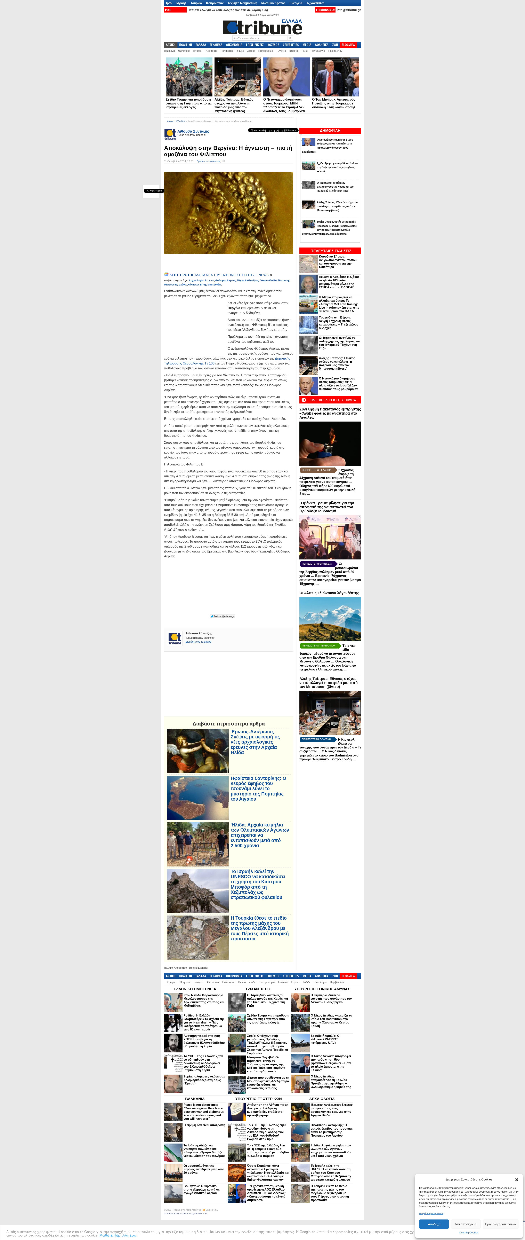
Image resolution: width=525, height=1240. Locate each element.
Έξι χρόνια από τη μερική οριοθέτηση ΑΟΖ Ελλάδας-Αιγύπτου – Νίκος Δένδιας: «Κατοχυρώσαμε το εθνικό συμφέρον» (266, 1193)
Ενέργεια (296, 3)
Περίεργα (169, 50)
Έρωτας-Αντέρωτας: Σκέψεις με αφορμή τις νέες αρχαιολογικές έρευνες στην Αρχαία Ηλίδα (255, 742)
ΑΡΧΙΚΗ (171, 44)
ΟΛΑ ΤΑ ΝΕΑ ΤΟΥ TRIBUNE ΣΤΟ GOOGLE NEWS (219, 275)
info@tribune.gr (349, 10)
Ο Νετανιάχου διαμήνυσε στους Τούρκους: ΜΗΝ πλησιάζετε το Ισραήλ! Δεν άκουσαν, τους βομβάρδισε (338, 384)
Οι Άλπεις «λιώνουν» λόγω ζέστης (329, 593)
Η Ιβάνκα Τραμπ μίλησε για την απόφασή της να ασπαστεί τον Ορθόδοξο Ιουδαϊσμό (326, 507)
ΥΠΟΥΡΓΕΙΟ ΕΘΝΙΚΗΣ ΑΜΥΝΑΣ (322, 989)
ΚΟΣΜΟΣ (273, 44)
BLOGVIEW (348, 44)
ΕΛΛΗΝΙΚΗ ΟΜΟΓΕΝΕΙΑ (195, 989)
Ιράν (169, 3)
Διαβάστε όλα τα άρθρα (198, 641)
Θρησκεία (184, 50)
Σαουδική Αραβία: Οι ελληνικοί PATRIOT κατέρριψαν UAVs (325, 1039)
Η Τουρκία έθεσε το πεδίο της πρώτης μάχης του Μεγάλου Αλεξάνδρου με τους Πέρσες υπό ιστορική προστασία (260, 928)
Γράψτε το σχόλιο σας (209, 161)
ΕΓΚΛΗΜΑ (216, 44)
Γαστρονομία (265, 50)
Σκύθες (183, 284)
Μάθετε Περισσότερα (118, 1235)
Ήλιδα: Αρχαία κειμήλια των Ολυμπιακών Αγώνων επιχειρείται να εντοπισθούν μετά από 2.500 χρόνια (260, 835)
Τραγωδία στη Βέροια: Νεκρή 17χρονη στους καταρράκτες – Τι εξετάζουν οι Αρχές (338, 323)
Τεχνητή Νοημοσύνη (242, 3)
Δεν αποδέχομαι (466, 1224)
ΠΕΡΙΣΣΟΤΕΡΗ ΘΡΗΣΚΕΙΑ (317, 563)
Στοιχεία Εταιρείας (199, 967)
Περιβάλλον (335, 50)
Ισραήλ (181, 3)
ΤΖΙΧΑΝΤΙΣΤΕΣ (258, 989)
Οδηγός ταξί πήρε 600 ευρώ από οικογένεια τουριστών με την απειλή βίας (327, 489)
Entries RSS (212, 1210)
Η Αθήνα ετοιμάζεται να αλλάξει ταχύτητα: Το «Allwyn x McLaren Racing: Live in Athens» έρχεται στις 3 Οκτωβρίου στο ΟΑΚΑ (339, 304)
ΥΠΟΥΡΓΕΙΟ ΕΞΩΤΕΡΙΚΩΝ (258, 1099)
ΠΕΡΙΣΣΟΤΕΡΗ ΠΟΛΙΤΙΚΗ (316, 739)
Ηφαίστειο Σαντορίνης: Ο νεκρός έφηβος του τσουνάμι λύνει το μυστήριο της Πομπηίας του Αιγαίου (258, 789)
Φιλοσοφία (211, 50)
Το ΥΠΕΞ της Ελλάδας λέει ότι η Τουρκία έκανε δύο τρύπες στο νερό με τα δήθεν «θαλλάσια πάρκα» (268, 1150)
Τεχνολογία (318, 50)
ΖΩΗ (335, 44)
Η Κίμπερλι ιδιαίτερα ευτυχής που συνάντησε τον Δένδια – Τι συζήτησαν (331, 998)
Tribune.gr (177, 1210)
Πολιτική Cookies (469, 1232)
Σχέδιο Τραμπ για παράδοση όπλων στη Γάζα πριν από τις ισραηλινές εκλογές (188, 103)
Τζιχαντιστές (315, 3)
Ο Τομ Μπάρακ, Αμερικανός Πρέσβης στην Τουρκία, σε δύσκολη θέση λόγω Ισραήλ (334, 103)
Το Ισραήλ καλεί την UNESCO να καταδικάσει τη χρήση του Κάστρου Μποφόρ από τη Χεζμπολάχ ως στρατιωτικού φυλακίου (258, 884)
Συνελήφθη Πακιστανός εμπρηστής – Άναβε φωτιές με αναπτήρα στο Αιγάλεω (330, 413)
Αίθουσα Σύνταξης (193, 131)
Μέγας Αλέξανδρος (248, 280)
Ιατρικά (293, 50)
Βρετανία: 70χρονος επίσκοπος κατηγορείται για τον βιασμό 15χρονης (330, 580)
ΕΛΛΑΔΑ (201, 44)
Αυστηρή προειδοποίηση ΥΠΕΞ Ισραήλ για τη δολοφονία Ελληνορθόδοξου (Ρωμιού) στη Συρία (204, 1041)
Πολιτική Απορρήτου (175, 967)
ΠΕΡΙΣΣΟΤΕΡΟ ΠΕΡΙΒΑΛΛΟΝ (319, 645)
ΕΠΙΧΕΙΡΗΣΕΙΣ (255, 44)
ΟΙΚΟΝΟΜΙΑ (234, 44)
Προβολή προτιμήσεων (501, 1224)
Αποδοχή (434, 1224)
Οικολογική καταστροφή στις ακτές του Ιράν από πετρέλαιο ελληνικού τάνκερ (327, 665)
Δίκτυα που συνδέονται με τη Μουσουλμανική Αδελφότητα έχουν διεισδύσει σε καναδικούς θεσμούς (268, 1083)
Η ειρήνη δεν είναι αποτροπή (204, 1125)
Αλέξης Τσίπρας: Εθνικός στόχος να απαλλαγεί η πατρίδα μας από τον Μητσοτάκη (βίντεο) (337, 363)
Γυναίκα (281, 50)
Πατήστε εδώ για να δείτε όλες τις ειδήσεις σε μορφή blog (228, 9)
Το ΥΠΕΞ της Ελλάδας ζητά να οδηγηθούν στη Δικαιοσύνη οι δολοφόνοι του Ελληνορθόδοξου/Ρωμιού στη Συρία (203, 1063)
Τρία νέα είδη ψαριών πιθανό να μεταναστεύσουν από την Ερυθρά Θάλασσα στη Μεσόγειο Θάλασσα (327, 653)
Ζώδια (251, 50)
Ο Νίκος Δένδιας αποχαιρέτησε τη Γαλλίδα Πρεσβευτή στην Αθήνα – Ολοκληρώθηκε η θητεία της (331, 1082)
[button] (517, 1180)
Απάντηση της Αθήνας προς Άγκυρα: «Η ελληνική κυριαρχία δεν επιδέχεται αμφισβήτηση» (267, 1110)
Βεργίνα (209, 280)
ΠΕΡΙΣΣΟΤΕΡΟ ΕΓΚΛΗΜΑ (316, 470)
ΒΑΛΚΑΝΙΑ (195, 1099)
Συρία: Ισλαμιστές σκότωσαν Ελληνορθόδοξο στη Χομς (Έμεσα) (204, 1080)
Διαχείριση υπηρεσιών (431, 1213)
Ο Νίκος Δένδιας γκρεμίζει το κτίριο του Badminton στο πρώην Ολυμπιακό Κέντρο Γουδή (328, 755)
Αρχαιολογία (196, 280)
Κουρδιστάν (215, 3)
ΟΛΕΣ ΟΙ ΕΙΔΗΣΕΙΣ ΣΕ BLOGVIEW (333, 400)
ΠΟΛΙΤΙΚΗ (185, 44)
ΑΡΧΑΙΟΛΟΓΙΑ (322, 1099)
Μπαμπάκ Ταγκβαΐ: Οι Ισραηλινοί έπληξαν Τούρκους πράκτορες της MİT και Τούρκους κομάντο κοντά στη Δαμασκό (266, 1064)
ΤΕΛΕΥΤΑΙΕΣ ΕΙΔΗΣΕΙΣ (331, 251)
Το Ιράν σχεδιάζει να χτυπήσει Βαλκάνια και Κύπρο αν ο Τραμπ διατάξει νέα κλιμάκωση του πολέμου (204, 1150)
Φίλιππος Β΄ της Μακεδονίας (204, 284)
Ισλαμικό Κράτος (273, 3)
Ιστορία (197, 50)
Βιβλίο (240, 50)
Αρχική (170, 121)
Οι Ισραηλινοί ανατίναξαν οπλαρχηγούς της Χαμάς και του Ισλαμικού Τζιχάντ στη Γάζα (339, 343)
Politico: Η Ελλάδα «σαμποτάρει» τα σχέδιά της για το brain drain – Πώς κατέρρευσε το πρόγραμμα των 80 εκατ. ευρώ (204, 1022)
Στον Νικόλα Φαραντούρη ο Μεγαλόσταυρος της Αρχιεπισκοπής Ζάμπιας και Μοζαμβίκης (204, 1000)
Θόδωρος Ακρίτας (225, 280)
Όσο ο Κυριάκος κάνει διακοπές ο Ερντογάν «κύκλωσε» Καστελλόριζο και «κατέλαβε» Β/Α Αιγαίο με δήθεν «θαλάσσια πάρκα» (268, 1172)
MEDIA (306, 44)
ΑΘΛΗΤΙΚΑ (322, 44)
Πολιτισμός (227, 50)
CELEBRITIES (291, 44)
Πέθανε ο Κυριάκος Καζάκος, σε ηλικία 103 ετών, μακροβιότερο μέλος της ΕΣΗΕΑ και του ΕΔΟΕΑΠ (339, 282)
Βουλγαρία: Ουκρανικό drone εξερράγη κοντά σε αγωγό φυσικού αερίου (202, 1189)
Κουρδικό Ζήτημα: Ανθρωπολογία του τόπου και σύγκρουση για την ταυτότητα (338, 262)
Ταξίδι (304, 50)
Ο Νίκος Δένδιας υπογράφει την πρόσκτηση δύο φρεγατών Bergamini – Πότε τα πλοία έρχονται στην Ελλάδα (331, 1063)
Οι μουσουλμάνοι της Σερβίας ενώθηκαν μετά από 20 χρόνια (204, 1169)
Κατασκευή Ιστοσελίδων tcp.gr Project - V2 (185, 1213)
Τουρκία (196, 3)
